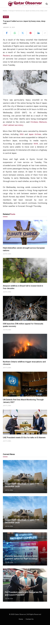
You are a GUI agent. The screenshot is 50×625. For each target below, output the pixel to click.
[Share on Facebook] (6, 33)
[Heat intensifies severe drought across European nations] (25, 232)
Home (5, 11)
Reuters (6, 56)
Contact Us (29, 619)
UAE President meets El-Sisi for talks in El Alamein (24, 437)
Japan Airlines (35, 134)
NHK (36, 144)
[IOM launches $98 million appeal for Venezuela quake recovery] (25, 308)
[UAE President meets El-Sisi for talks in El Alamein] (25, 422)
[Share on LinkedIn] (38, 33)
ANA (22, 134)
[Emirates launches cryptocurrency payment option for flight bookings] (25, 548)
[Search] (46, 3)
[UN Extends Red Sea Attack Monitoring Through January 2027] (25, 384)
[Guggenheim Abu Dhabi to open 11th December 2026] (25, 476)
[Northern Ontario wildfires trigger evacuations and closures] (25, 346)
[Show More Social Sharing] (45, 33)
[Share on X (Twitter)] (22, 33)
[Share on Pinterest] (30, 33)
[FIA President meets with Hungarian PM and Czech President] (25, 585)
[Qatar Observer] (25, 4)
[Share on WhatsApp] (14, 33)
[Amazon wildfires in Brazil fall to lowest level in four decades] (25, 270)
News (6, 17)
